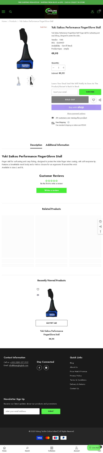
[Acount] (92, 11)
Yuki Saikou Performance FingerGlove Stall (51, 333)
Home (4, 21)
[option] (25, 48)
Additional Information (57, 145)
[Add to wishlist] (38, 289)
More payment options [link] (76, 113)
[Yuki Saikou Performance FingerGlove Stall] (51, 303)
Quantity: (55, 63)
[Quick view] (38, 295)
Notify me (51, 323)
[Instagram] (46, 367)
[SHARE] (99, 100)
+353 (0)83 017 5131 (19, 362)
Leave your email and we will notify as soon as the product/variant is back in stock (75, 85)
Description (36, 145)
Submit (51, 411)
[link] (93, 100)
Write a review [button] (51, 190)
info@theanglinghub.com (18, 365)
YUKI (61, 39)
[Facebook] (39, 367)
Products (13, 21)
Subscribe (90, 92)
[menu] (3, 11)
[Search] (10, 11)
